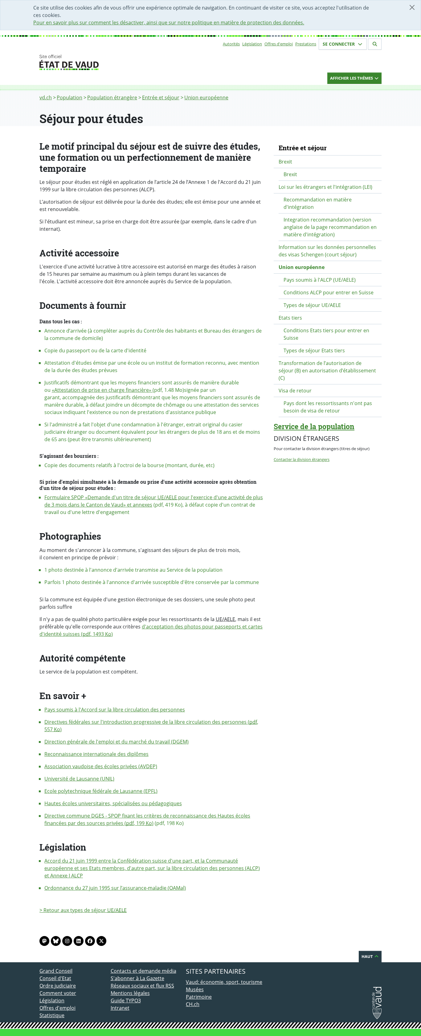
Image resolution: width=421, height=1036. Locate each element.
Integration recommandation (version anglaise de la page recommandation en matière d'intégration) (330, 227)
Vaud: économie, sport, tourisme (224, 982)
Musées (195, 989)
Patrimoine (199, 996)
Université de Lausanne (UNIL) (79, 778)
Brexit (285, 161)
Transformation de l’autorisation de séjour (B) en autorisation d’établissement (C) (327, 370)
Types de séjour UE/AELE (312, 305)
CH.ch (192, 1004)
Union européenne (206, 97)
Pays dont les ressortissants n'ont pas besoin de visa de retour (328, 407)
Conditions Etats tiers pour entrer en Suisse (326, 334)
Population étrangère (112, 97)
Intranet (120, 1008)
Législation (252, 44)
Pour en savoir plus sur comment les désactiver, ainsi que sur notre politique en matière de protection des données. (168, 22)
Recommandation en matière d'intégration (318, 203)
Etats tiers (290, 317)
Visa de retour (295, 390)
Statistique (51, 1015)
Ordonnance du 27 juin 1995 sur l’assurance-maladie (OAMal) (115, 888)
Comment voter (57, 993)
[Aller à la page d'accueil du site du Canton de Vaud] (108, 62)
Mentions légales (130, 993)
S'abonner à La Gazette (137, 978)
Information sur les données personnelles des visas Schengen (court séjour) (327, 251)
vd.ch (45, 97)
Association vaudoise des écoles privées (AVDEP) (100, 766)
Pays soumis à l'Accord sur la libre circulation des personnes (114, 709)
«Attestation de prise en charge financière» (102, 390)
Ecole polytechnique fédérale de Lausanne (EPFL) (100, 791)
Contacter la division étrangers (301, 459)
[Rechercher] (375, 44)
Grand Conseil (55, 971)
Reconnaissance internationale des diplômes (96, 754)
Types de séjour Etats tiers (314, 350)
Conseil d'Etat (55, 978)
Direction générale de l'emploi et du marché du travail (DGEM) (116, 741)
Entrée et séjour (160, 97)
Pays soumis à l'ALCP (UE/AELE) (320, 279)
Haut (368, 956)
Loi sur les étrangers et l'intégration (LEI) (325, 187)
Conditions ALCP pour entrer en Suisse (329, 292)
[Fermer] (412, 7)
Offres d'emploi (278, 44)
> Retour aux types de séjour (83, 910)
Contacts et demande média (143, 971)
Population (69, 97)
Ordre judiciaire (57, 985)
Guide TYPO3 (126, 1000)
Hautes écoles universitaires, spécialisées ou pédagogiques (113, 803)
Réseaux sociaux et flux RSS (142, 985)
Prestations (305, 44)
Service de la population (314, 426)
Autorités (231, 44)
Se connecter (339, 44)
